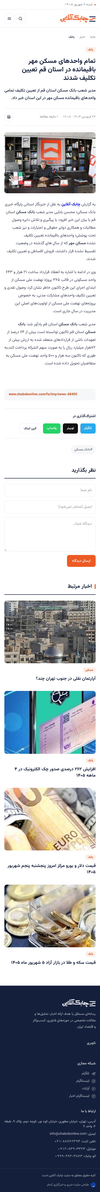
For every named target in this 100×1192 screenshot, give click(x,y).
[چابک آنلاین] (78, 18)
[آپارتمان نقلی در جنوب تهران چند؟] (50, 632)
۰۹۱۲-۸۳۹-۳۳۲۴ (71, 1149)
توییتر (70, 428)
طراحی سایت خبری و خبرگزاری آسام (68, 1184)
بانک (90, 50)
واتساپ (52, 428)
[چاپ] (8, 117)
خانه (93, 37)
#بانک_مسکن (83, 449)
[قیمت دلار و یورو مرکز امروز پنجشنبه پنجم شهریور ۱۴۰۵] (50, 819)
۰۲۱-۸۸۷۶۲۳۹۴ (67, 1141)
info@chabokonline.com (68, 1134)
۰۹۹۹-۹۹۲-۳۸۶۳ (68, 1156)
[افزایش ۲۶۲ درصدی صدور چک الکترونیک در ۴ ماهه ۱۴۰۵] (50, 722)
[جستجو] (20, 18)
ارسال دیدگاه (81, 561)
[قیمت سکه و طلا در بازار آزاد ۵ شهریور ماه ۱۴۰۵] (50, 916)
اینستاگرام (82, 1081)
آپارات (85, 1088)
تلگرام (88, 428)
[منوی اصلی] (9, 18)
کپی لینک (30, 428)
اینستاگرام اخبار (79, 1096)
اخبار (82, 37)
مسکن (89, 670)
